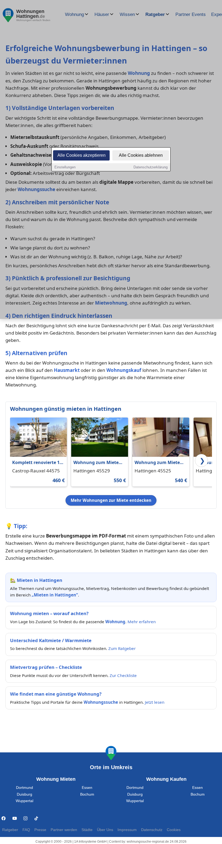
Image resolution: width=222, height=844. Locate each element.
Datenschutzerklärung (150, 167)
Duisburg (24, 794)
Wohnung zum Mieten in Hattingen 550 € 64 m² (97, 462)
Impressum (127, 830)
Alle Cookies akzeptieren (81, 155)
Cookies (174, 830)
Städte (87, 830)
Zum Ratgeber (122, 648)
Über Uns (105, 830)
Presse (40, 830)
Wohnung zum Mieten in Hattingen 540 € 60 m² (159, 462)
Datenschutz (151, 830)
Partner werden (64, 830)
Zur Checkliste (123, 675)
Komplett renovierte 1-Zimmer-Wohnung (36, 462)
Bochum (87, 794)
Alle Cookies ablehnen (141, 155)
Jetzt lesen (154, 702)
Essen (87, 788)
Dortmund (24, 788)
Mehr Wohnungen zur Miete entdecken (111, 500)
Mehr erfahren (142, 621)
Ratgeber (10, 830)
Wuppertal (24, 801)
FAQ (26, 830)
